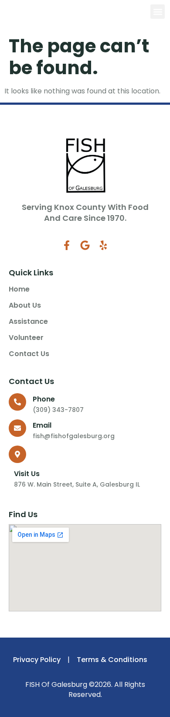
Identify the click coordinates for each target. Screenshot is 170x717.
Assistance (28, 321)
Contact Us (29, 354)
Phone (44, 399)
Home (19, 289)
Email (42, 425)
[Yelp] (103, 245)
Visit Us (27, 474)
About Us (25, 305)
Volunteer (26, 338)
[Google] (85, 245)
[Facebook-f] (66, 245)
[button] (157, 11)
